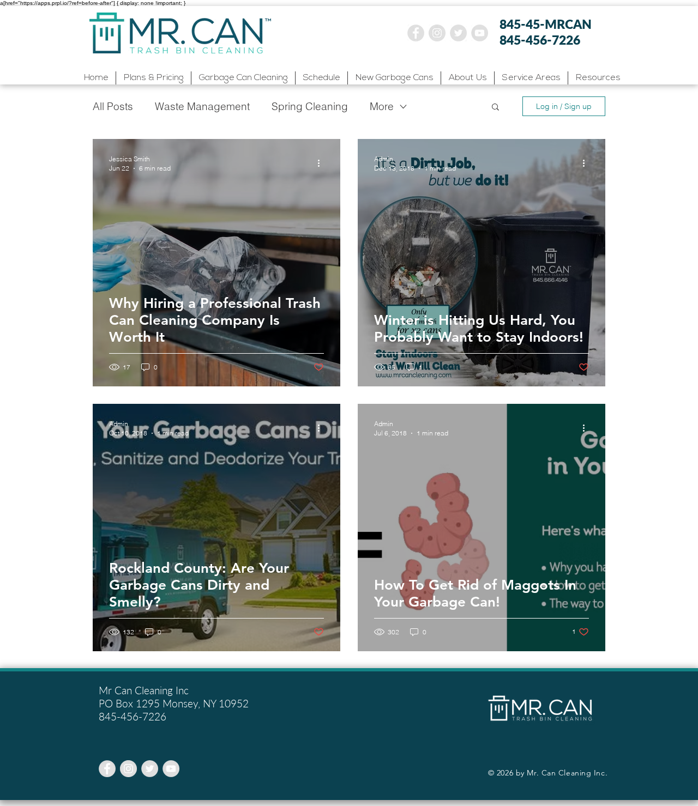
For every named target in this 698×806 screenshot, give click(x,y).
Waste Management (202, 106)
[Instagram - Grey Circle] (437, 33)
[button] (531, 77)
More (382, 106)
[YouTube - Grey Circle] (479, 33)
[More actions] (322, 162)
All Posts (113, 106)
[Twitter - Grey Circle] (458, 33)
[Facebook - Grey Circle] (415, 33)
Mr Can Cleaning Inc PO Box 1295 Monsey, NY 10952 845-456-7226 (174, 703)
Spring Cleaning (310, 106)
